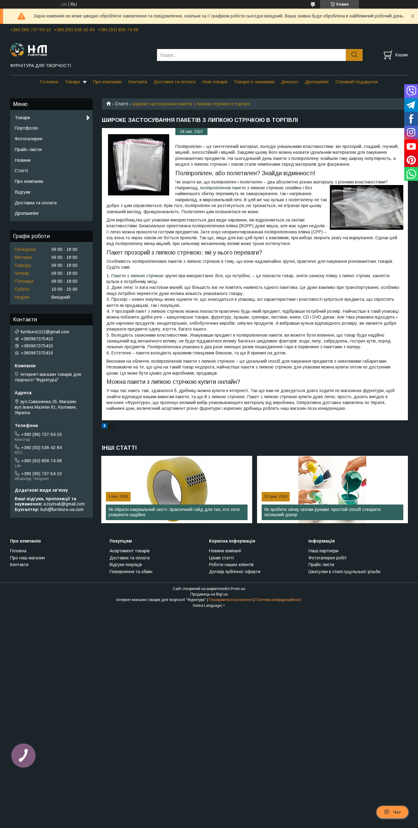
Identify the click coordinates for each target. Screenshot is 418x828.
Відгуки (22, 192)
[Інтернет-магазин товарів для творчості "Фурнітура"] (79, 49)
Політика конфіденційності (278, 600)
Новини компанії (225, 550)
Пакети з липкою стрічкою (137, 275)
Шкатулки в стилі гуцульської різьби (344, 571)
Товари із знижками (254, 81)
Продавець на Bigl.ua (209, 594)
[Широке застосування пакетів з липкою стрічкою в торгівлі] (138, 164)
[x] (111, 426)
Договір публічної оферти (234, 571)
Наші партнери (323, 550)
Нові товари (214, 81)
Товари (72, 81)
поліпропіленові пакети (223, 187)
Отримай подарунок (356, 81)
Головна (49, 81)
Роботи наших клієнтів (231, 564)
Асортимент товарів (130, 550)
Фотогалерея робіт (327, 557)
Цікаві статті (221, 557)
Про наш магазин (27, 557)
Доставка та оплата (175, 81)
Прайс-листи (28, 149)
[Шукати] (354, 55)
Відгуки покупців (126, 564)
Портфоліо (26, 127)
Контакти (137, 81)
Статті (121, 103)
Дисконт (289, 81)
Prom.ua (238, 589)
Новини (23, 160)
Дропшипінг (317, 81)
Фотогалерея (28, 138)
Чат (397, 812)
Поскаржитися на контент (230, 600)
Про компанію (107, 81)
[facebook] (104, 426)
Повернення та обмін (131, 571)
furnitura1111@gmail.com (45, 331)
